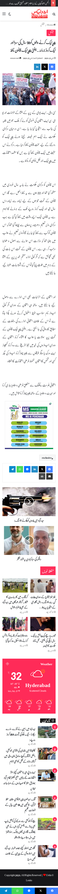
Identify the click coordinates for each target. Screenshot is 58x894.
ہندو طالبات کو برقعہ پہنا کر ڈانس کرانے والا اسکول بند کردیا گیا (15, 638)
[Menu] (4, 14)
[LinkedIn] (34, 469)
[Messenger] (27, 469)
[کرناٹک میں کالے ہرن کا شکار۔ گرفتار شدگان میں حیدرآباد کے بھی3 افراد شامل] (15, 585)
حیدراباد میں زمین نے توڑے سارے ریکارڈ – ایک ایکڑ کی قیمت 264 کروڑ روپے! (20, 734)
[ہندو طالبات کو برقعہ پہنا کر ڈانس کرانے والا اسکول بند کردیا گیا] (15, 624)
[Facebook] (49, 469)
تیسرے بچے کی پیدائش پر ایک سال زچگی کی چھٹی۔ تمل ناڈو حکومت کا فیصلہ (43, 640)
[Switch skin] (9, 14)
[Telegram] (12, 469)
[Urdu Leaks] (40, 13)
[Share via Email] (49, 476)
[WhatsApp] (20, 469)
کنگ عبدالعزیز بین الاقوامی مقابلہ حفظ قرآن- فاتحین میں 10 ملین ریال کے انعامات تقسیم (20, 804)
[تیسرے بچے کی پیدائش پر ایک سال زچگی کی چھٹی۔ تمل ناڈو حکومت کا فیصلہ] (43, 624)
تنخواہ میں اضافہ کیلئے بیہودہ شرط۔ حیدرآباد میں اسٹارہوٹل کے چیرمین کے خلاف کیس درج (20, 853)
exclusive (47, 458)
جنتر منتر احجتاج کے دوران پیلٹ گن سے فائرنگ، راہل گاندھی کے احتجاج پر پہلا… (43, 602)
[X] (42, 469)
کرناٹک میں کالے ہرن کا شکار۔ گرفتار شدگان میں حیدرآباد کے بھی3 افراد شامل (15, 602)
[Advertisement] (29, 51)
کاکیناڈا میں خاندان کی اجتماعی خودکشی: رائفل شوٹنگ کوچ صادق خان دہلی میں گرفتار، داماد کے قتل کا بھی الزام (19, 756)
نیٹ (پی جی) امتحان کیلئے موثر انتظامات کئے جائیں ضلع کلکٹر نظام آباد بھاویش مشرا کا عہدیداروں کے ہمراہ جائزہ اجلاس (19, 780)
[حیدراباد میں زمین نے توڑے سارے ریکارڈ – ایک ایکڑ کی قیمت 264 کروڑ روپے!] (47, 732)
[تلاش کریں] (54, 14)
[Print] (42, 476)
